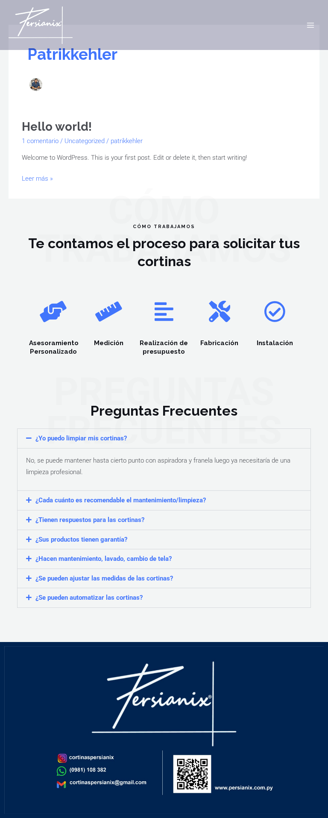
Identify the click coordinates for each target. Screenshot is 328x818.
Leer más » (37, 177)
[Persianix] (41, 25)
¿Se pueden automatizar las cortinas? (89, 597)
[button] (164, 438)
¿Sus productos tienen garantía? (81, 539)
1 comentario (40, 141)
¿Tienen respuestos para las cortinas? (89, 520)
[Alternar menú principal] (310, 25)
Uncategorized (84, 141)
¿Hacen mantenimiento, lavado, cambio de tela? (103, 559)
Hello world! (57, 126)
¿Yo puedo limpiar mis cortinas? (81, 438)
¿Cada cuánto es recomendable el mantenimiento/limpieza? (120, 500)
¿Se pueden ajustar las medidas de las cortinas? (104, 578)
